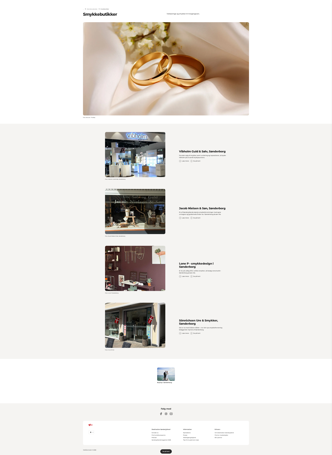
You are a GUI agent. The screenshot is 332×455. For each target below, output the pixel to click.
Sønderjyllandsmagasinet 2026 (161, 440)
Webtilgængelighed (189, 437)
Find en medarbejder (221, 435)
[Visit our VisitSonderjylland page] (160, 413)
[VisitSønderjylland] (94, 425)
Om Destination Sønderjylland (224, 433)
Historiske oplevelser (92, 9)
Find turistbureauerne (158, 435)
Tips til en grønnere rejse (191, 440)
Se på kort (166, 451)
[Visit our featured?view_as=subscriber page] (171, 413)
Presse (185, 435)
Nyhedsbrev (187, 433)
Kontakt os (155, 433)
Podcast (154, 437)
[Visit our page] (166, 413)
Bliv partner (218, 437)
